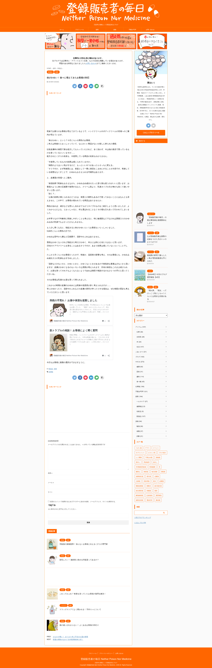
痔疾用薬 (147, 481)
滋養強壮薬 (139, 476)
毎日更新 (154, 472)
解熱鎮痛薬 (139, 495)
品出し (155, 462)
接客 (97, 29)
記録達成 (149, 495)
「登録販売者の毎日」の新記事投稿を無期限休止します (157, 220)
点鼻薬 (138, 481)
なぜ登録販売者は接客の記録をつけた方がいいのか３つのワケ (157, 239)
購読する (141, 141)
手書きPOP (132, 29)
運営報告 (159, 495)
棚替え (138, 472)
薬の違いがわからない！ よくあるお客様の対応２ (79, 625)
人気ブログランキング (142, 517)
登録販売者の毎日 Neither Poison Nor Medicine (106, 658)
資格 (114, 29)
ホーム (62, 29)
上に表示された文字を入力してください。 (62, 509)
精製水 (149, 486)
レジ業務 (139, 457)
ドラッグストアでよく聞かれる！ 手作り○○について (80, 609)
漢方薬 (149, 476)
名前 (50, 473)
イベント (156, 448)
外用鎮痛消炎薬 (141, 467)
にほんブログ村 (140, 522)
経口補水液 (158, 486)
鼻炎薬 (158, 500)
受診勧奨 (147, 462)
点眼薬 (156, 476)
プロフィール (79, 29)
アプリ (147, 448)
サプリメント (140, 453)
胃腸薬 (149, 491)
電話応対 (149, 500)
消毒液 (163, 472)
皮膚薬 (51, 372)
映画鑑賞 (152, 467)
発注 (154, 481)
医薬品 (51, 369)
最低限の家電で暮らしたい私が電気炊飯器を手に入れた (157, 258)
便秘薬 (158, 457)
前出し (138, 462)
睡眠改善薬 (139, 486)
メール (51, 482)
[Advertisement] (88, 111)
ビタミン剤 (151, 453)
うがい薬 (139, 448)
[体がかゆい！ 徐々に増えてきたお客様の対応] (91, 86)
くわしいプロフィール (151, 132)
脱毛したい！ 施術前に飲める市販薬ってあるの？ (79, 559)
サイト (50, 492)
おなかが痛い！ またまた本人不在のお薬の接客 (70, 636)
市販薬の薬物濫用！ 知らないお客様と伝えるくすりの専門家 (84, 544)
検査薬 (146, 472)
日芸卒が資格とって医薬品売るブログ (106, 662)
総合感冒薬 (139, 491)
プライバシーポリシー (106, 653)
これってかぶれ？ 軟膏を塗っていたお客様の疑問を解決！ (83, 593)
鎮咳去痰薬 (139, 500)
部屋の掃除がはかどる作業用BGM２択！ (68, 639)
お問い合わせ (150, 29)
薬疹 (155, 491)
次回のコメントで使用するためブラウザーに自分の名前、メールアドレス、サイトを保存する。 (83, 501)
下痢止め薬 (148, 457)
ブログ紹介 (162, 453)
